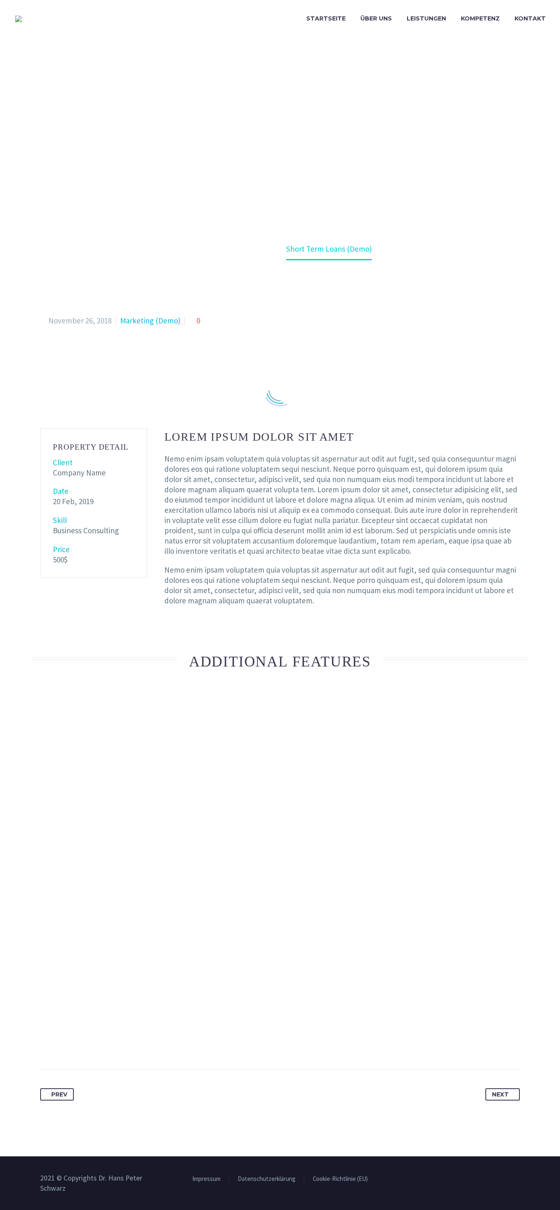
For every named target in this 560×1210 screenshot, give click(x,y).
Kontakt (530, 18)
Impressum (206, 1179)
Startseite (326, 18)
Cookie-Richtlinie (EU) (340, 1179)
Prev (59, 1094)
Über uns (376, 18)
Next (500, 1094)
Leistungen (426, 18)
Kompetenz (480, 18)
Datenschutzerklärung (267, 1179)
